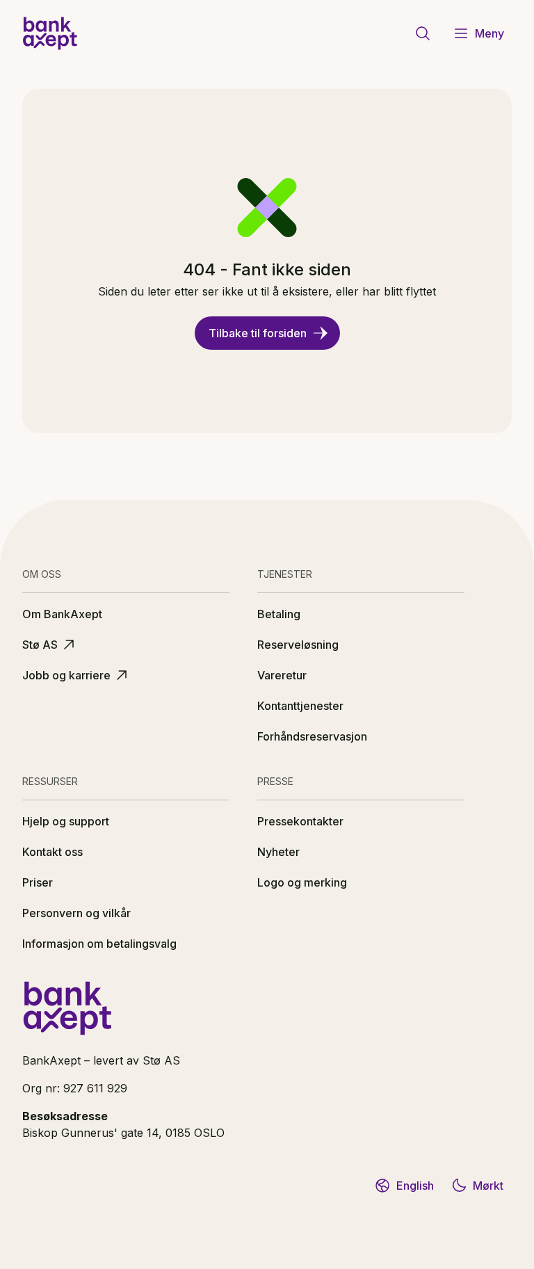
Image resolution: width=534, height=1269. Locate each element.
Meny (489, 33)
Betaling (278, 614)
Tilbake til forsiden (258, 333)
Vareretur (282, 675)
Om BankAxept (62, 614)
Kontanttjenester (300, 706)
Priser (37, 882)
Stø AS (40, 645)
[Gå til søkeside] (422, 33)
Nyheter (278, 852)
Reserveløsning (298, 645)
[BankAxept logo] (50, 33)
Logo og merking (302, 882)
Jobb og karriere (66, 675)
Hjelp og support (65, 821)
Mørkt (488, 1186)
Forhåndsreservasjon (312, 736)
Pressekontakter (300, 821)
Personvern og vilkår (76, 913)
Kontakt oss (52, 852)
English (415, 1186)
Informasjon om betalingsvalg (99, 944)
